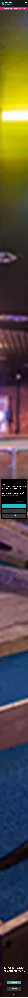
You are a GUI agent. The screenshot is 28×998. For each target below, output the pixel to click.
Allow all (14, 506)
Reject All (14, 516)
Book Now (14, 982)
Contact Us (14, 988)
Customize (13, 511)
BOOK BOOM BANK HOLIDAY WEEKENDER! (14, 8)
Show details (20, 501)
